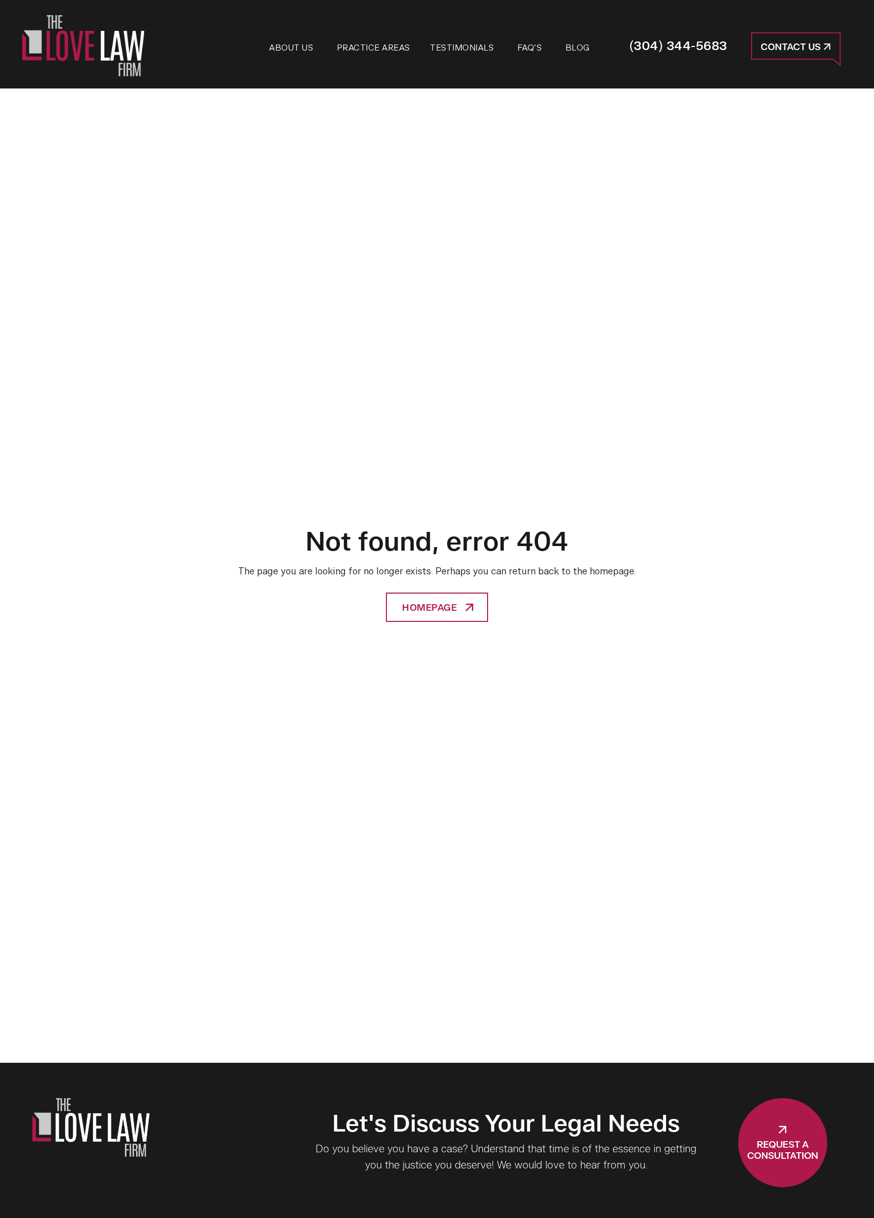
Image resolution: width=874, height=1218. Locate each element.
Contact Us (792, 47)
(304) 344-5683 (678, 46)
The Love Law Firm (83, 45)
